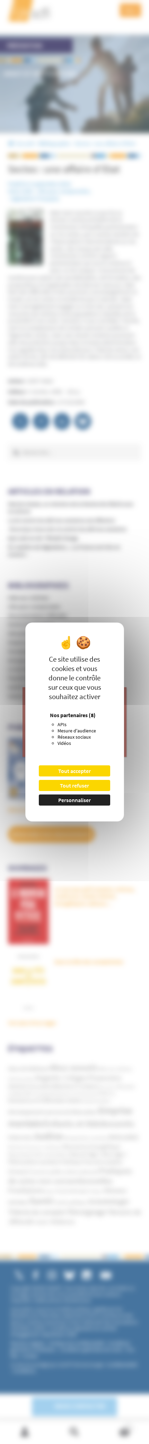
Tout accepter (74, 770)
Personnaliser (74, 800)
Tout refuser (74, 785)
